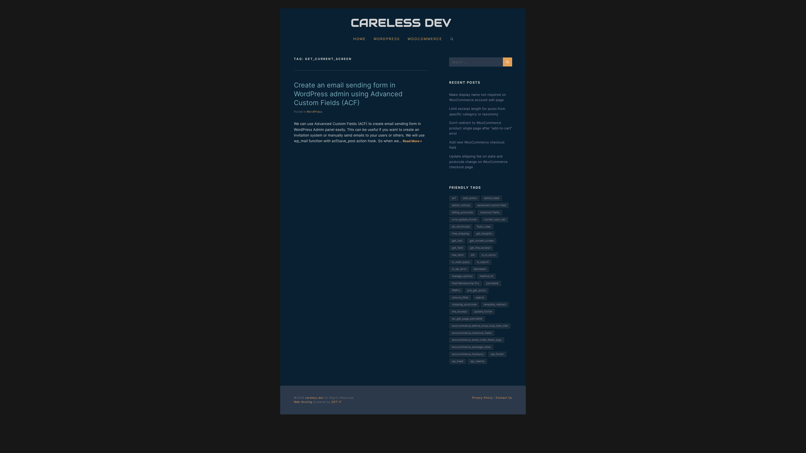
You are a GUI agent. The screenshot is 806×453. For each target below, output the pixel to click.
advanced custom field (491, 205)
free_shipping (460, 233)
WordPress (387, 39)
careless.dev (315, 397)
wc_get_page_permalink (467, 318)
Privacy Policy (482, 397)
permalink (492, 283)
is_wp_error (459, 269)
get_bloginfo (484, 233)
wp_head (457, 361)
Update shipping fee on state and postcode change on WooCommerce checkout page (478, 161)
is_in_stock (489, 254)
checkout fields (490, 212)
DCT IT (337, 402)
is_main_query (461, 262)
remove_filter (460, 297)
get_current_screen (482, 240)
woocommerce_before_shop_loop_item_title (480, 325)
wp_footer (497, 354)
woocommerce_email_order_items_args (477, 339)
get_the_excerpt (480, 247)
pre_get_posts (476, 290)
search (480, 297)
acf (454, 198)
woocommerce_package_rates (471, 347)
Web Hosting (303, 402)
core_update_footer (464, 219)
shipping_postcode (464, 304)
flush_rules (484, 226)
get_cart (457, 240)
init (473, 254)
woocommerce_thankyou (468, 354)
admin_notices (461, 205)
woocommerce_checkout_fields (472, 333)
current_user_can (494, 219)
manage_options (462, 276)
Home (359, 39)
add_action (470, 198)
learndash (480, 269)
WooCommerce (425, 39)
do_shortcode (461, 226)
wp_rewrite (477, 361)
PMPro (456, 290)
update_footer (483, 311)
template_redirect (495, 304)
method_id (486, 276)
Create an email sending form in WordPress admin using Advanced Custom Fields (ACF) (348, 94)
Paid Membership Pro (465, 283)
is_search (483, 262)
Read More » (412, 141)
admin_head (491, 198)
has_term (458, 254)
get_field (457, 247)
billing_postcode (462, 212)
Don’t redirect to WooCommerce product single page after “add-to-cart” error (480, 128)
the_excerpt (459, 311)
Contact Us (504, 397)
